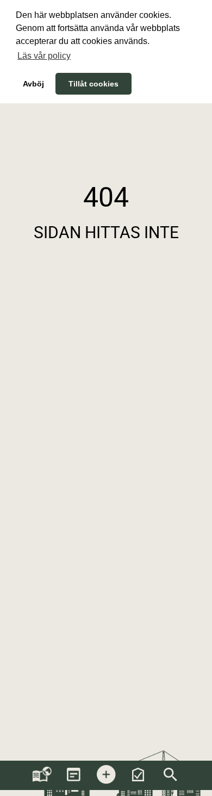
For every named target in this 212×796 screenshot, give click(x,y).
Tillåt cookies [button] (93, 83)
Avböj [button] (33, 83)
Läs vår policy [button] (44, 55)
